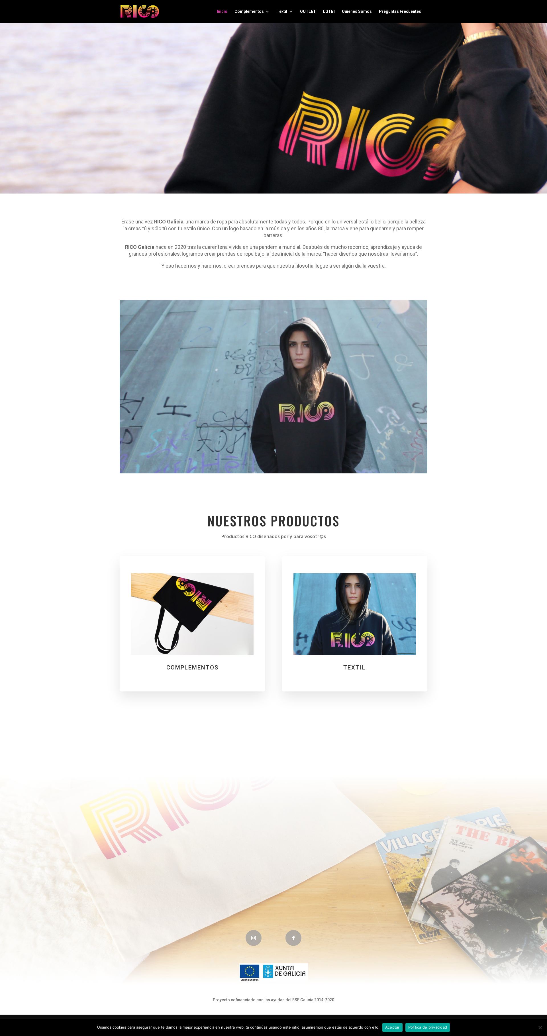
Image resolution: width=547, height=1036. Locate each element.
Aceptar (392, 1027)
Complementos (249, 11)
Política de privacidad (427, 1027)
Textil (282, 11)
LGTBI (329, 11)
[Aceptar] (540, 1027)
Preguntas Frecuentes (400, 11)
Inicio (222, 11)
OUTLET (308, 11)
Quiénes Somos (357, 11)
